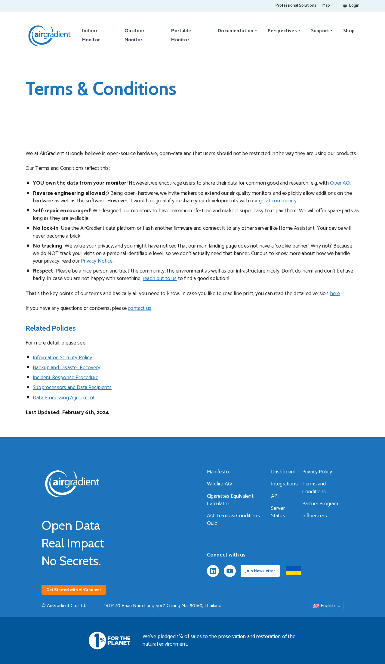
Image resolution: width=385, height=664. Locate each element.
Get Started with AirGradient (73, 589)
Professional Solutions (295, 5)
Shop (349, 31)
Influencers (314, 515)
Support (320, 31)
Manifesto (218, 471)
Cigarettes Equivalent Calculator (230, 500)
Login (354, 5)
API (275, 496)
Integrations (284, 483)
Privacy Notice (97, 261)
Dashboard (283, 471)
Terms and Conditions (314, 487)
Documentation (235, 31)
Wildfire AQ (219, 483)
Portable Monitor (181, 35)
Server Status (278, 512)
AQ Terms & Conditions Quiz (233, 519)
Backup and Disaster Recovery (66, 367)
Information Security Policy (62, 357)
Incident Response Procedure (65, 377)
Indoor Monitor (91, 35)
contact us (139, 308)
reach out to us (160, 278)
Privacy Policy (317, 471)
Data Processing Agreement (64, 397)
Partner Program (320, 503)
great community (278, 200)
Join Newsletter (260, 570)
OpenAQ (340, 183)
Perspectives (282, 31)
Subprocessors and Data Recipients (72, 387)
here (335, 293)
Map (326, 5)
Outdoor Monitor (134, 35)
